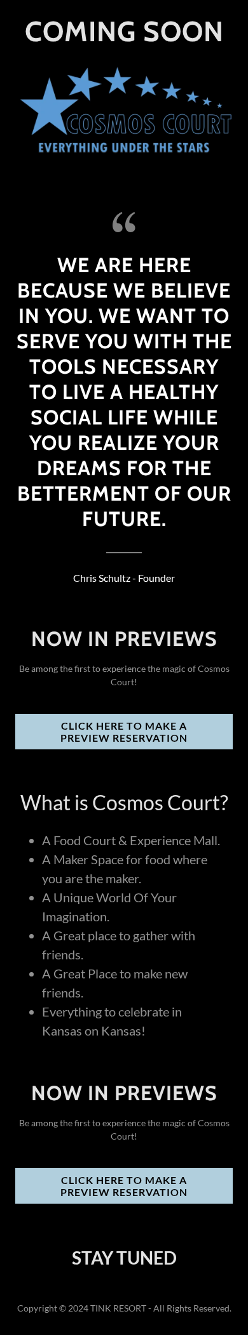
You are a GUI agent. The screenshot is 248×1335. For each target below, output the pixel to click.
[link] (124, 37)
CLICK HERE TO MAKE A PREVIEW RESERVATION (124, 732)
